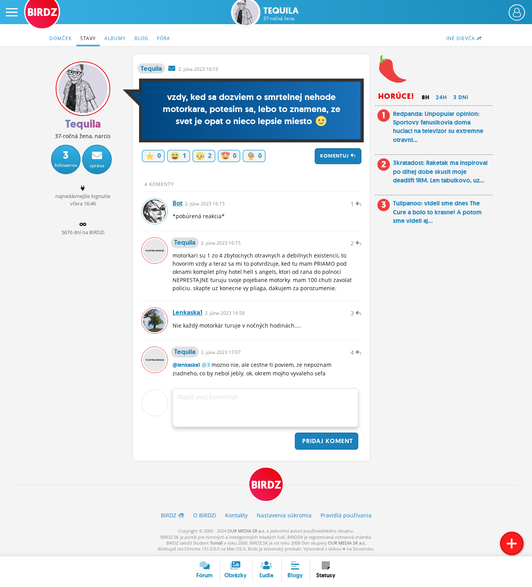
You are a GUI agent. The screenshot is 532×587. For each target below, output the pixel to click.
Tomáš (216, 543)
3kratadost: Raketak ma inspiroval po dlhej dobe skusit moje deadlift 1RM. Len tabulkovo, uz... (440, 171)
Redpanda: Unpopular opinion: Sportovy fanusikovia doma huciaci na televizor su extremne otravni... (438, 127)
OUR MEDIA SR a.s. (246, 531)
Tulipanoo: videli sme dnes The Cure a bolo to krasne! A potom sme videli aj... (437, 212)
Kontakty (236, 515)
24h (441, 97)
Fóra (163, 38)
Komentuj (335, 155)
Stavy (88, 38)
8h (426, 97)
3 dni (461, 97)
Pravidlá (346, 515)
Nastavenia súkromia (284, 515)
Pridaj (326, 441)
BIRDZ (266, 485)
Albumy (115, 38)
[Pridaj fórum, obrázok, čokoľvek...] (511, 543)
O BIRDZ (204, 515)
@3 (206, 364)
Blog (141, 38)
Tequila (281, 14)
